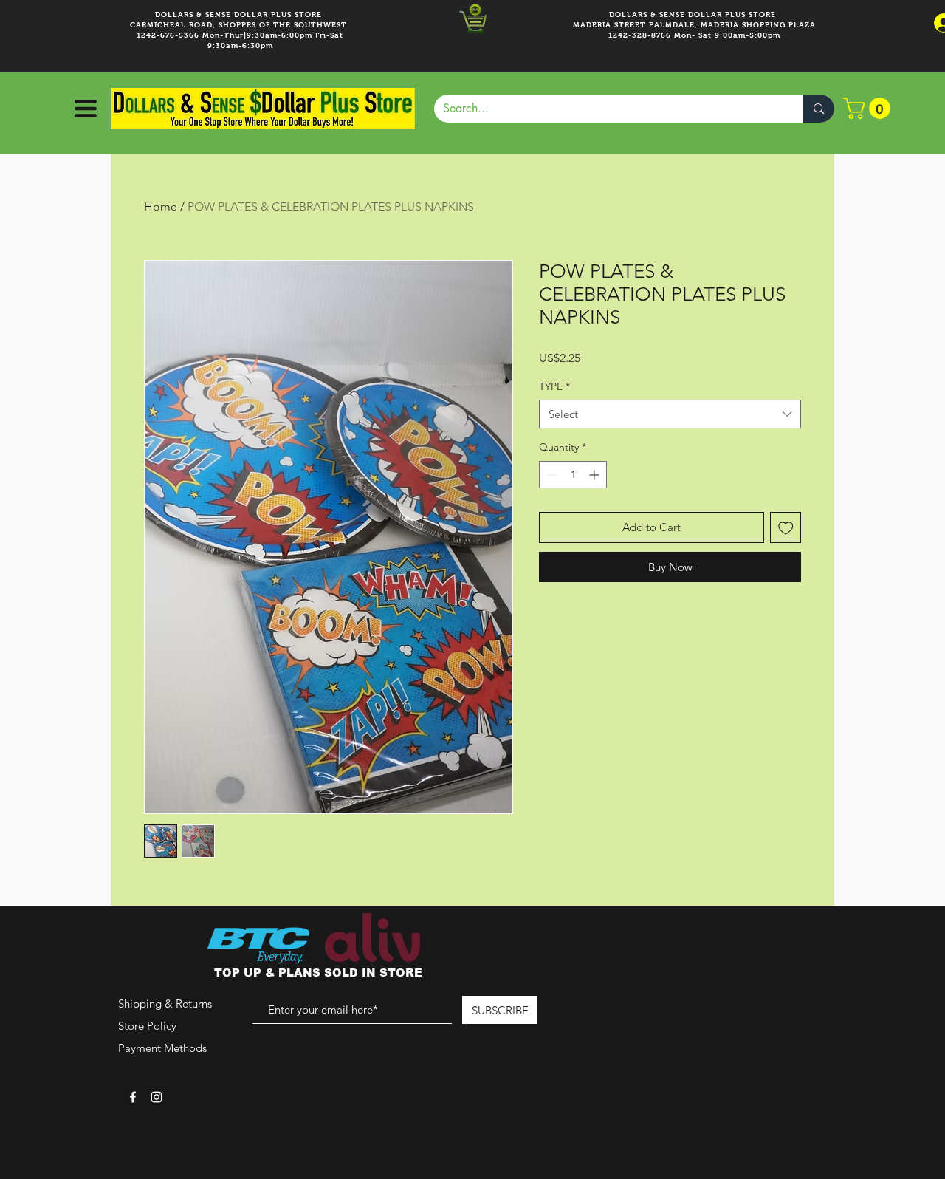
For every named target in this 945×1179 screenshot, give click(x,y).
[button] (84, 109)
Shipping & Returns (165, 1004)
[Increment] (595, 475)
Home (160, 206)
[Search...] (818, 109)
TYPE (554, 386)
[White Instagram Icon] (156, 1097)
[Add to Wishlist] (786, 528)
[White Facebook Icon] (133, 1097)
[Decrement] (550, 475)
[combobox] (670, 414)
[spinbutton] (573, 475)
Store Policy (147, 1026)
